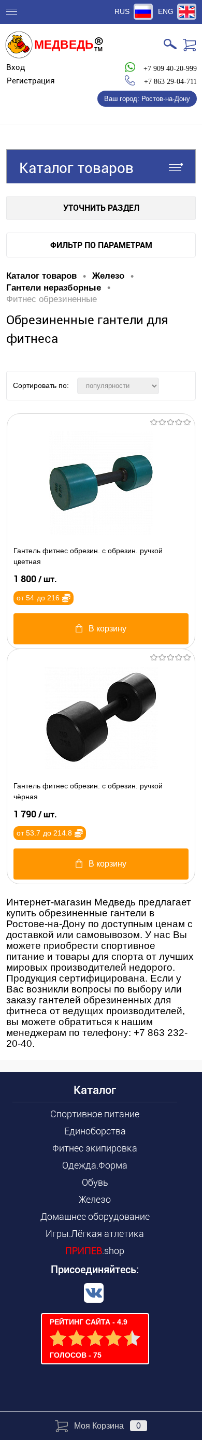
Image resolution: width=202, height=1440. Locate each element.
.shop (94, 1250)
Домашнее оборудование (95, 1216)
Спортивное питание (94, 1113)
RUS (121, 11)
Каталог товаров (76, 168)
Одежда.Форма (94, 1165)
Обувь (95, 1182)
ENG (166, 11)
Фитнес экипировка (94, 1148)
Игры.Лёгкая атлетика (95, 1233)
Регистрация (31, 80)
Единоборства (95, 1131)
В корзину (107, 628)
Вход (15, 67)
